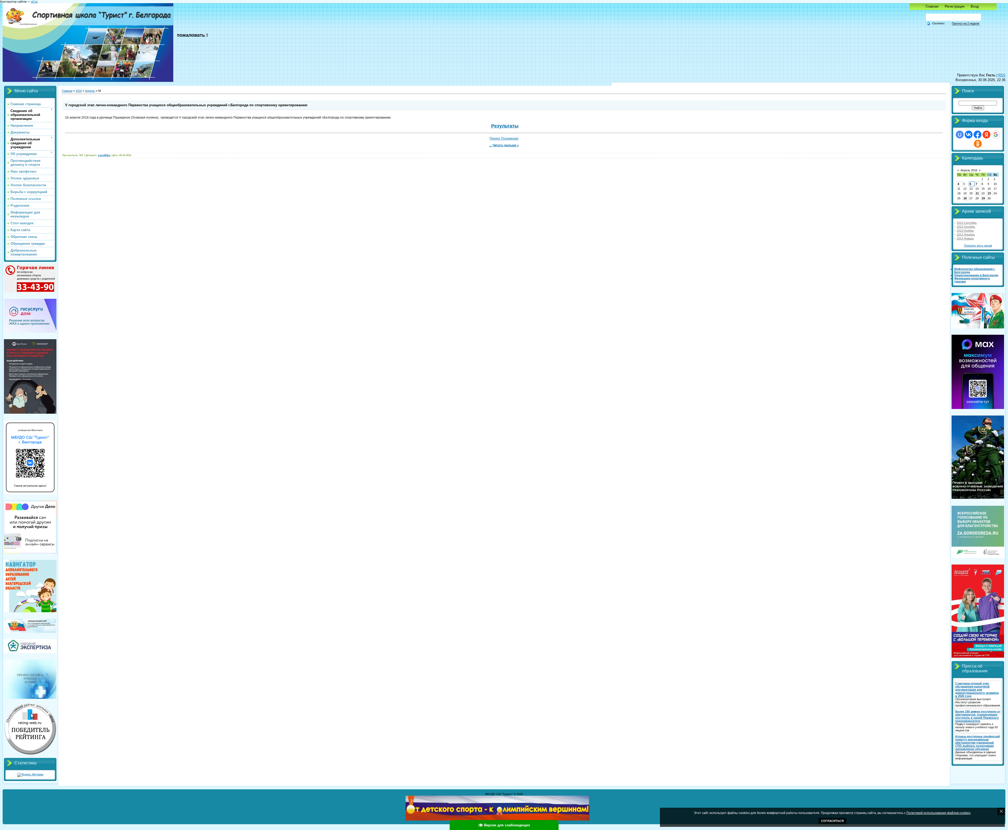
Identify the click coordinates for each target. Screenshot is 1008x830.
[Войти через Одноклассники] (978, 144)
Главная (932, 6)
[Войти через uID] (960, 135)
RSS (1001, 75)
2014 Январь (965, 238)
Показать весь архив (978, 245)
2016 (79, 90)
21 (977, 193)
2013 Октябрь (966, 226)
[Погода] (935, 23)
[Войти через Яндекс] (986, 135)
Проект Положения (504, 138)
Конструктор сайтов (13, 1)
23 (989, 193)
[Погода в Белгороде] (953, 19)
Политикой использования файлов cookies (938, 813)
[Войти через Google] (995, 134)
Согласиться (832, 820)
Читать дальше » (505, 145)
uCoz (34, 1)
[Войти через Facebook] (977, 135)
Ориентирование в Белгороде (976, 275)
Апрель (90, 90)
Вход (975, 6)
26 (965, 198)
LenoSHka (104, 155)
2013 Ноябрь (965, 230)
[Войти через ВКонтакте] (969, 135)
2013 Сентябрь (967, 222)
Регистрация (954, 6)
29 (983, 198)
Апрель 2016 (968, 170)
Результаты (504, 126)
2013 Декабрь (966, 234)
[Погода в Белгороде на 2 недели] (966, 23)
